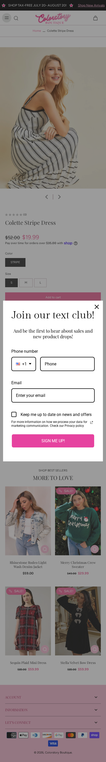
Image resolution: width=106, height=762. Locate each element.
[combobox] (23, 364)
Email (16, 382)
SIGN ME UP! (53, 440)
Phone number (24, 351)
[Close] (97, 307)
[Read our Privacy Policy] (92, 422)
